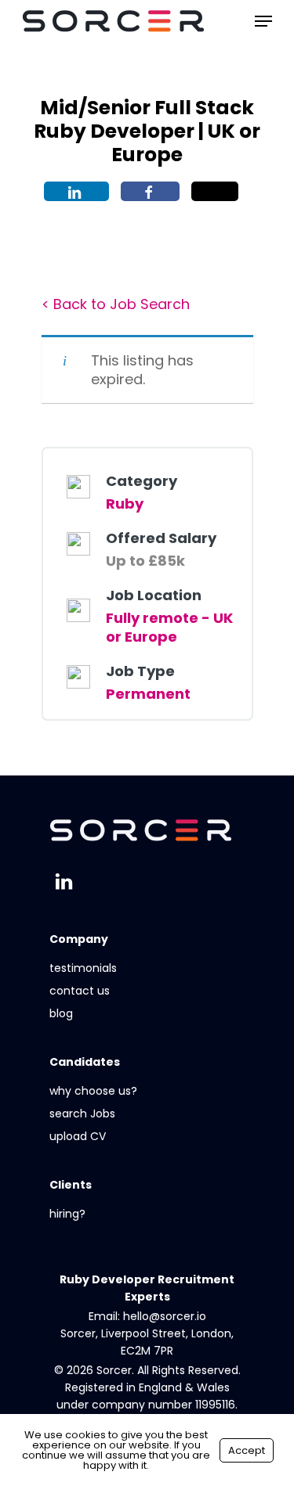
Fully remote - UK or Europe (169, 627)
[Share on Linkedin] (76, 191)
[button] (263, 21)
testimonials (83, 968)
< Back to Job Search (116, 304)
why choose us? (93, 1091)
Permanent (148, 693)
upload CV (77, 1136)
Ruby (124, 503)
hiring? (67, 1214)
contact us (79, 990)
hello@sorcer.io (164, 1316)
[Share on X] (214, 191)
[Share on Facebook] (150, 191)
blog (61, 1013)
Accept (246, 1450)
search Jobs (82, 1113)
